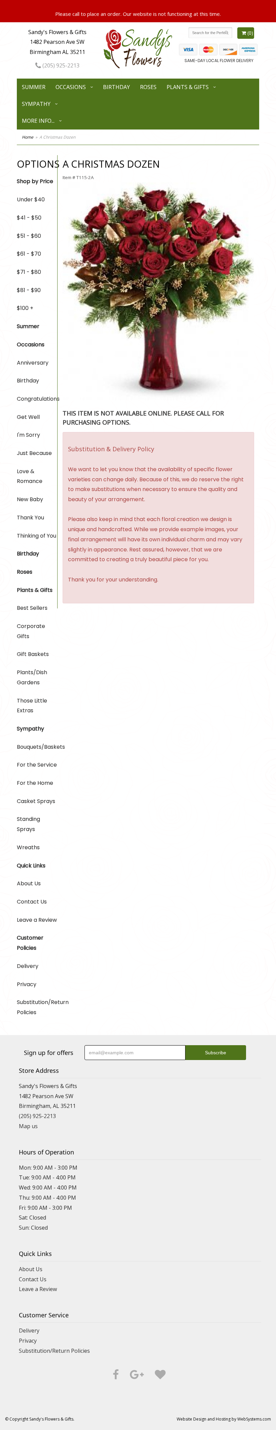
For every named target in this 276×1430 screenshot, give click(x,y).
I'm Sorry (28, 435)
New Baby (30, 499)
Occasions (71, 87)
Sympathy (36, 104)
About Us (29, 883)
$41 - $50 (29, 218)
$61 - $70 (29, 254)
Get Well (28, 417)
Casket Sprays (36, 801)
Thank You (30, 517)
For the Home (35, 783)
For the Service (37, 765)
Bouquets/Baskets (37, 747)
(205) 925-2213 (60, 65)
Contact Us (32, 902)
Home (27, 137)
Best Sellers (32, 608)
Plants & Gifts (188, 87)
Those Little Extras (32, 706)
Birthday (116, 87)
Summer (33, 87)
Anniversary (32, 363)
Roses (148, 87)
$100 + (25, 308)
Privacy (26, 984)
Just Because (34, 453)
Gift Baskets (33, 654)
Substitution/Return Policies (37, 1007)
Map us (28, 1126)
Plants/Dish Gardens (32, 677)
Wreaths (28, 847)
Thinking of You (36, 536)
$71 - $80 (29, 272)
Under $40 (31, 199)
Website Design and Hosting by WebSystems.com (224, 1419)
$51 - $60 (29, 236)
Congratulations (37, 399)
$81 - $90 (29, 290)
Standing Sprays (28, 824)
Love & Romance (29, 476)
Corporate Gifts (31, 631)
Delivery (27, 966)
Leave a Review (37, 920)
